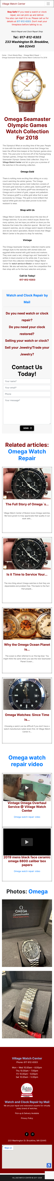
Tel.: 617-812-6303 (27, 37)
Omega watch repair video (27, 760)
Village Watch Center (13, 3)
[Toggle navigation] (48, 3)
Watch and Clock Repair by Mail (27, 1102)
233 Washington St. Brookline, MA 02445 (27, 44)
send (26, 428)
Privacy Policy (27, 1118)
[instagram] (33, 1134)
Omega (38, 891)
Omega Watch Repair (27, 454)
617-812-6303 (24, 21)
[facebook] (27, 1134)
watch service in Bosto (21, 263)
